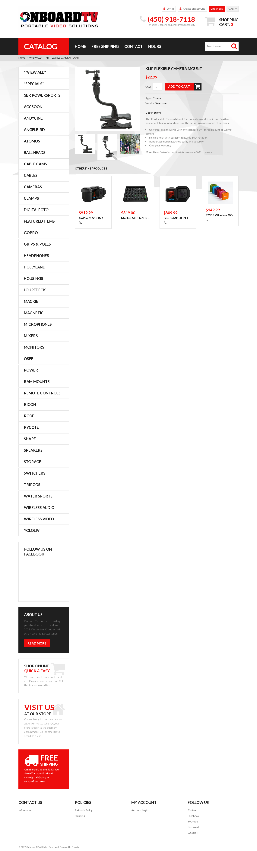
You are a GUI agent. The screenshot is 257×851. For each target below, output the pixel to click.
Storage (32, 461)
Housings (33, 278)
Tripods (32, 484)
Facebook (193, 815)
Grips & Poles (37, 244)
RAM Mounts (37, 381)
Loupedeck (35, 290)
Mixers (31, 335)
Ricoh (30, 404)
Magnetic (34, 313)
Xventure (161, 103)
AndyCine (33, 118)
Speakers (33, 450)
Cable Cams (35, 164)
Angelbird (34, 129)
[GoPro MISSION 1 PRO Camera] (177, 194)
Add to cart (179, 86)
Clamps (157, 98)
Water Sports (38, 496)
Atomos (32, 141)
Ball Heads (34, 152)
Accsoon (33, 106)
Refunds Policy (83, 810)
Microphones (38, 324)
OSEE (28, 358)
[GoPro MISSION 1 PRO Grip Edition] (93, 194)
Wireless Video (39, 519)
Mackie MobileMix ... (135, 218)
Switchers (34, 473)
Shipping (80, 815)
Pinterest (193, 827)
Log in (170, 8)
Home (80, 46)
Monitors (34, 347)
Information (25, 810)
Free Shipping (105, 46)
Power (31, 370)
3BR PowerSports (42, 95)
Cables (30, 175)
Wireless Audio (39, 507)
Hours (154, 46)
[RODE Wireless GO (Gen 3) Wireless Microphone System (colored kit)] (220, 193)
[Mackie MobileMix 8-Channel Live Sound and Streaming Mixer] (135, 194)
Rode (29, 416)
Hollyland (34, 267)
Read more (37, 643)
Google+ (193, 832)
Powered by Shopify (69, 847)
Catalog (40, 46)
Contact (133, 46)
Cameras (33, 187)
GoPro (31, 232)
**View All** (35, 57)
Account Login (139, 810)
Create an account (194, 8)
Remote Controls (42, 393)
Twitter (192, 810)
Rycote (31, 427)
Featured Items (39, 221)
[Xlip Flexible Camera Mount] (107, 99)
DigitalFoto (36, 209)
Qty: (148, 86)
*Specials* (34, 83)
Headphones (36, 255)
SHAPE (30, 438)
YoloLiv (32, 530)
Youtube (193, 821)
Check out (217, 8)
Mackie (31, 301)
